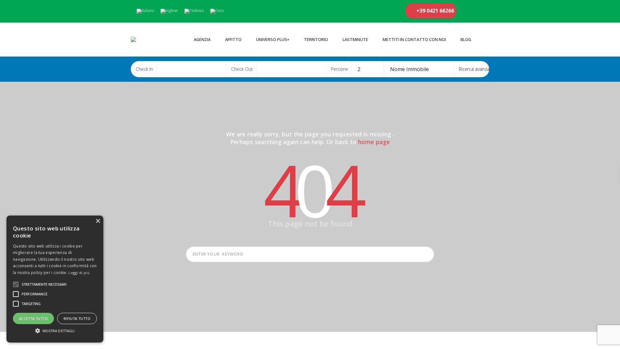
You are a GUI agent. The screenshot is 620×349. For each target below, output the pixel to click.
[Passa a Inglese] (169, 11)
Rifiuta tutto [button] (77, 318)
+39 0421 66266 (434, 10)
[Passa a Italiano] (145, 11)
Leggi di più (78, 272)
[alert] (54, 279)
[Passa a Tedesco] (194, 11)
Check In (144, 69)
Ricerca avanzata (476, 69)
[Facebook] (466, 11)
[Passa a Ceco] (217, 11)
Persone (339, 69)
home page (374, 142)
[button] (55, 330)
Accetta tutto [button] (33, 318)
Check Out (242, 69)
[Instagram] (479, 11)
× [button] (97, 221)
